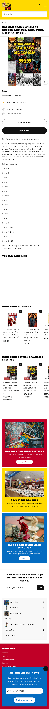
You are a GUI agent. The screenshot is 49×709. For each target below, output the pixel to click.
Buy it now (24, 130)
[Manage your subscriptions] (24, 435)
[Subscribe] (39, 691)
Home (4, 22)
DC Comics (25, 306)
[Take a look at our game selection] (24, 529)
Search (5, 653)
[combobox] (24, 14)
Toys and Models (9, 666)
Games (24, 558)
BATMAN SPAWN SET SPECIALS (22, 358)
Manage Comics (24, 462)
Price (4, 91)
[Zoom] (45, 82)
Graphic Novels (8, 660)
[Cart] (40, 5)
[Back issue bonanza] (24, 484)
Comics (5, 656)
